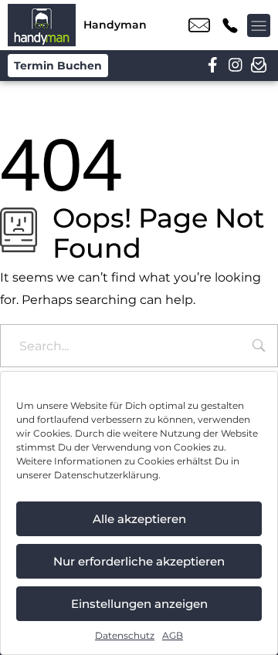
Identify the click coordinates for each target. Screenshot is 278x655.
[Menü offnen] (258, 25)
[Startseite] (42, 25)
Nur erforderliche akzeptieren (139, 561)
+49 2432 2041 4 (230, 25)
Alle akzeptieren (139, 519)
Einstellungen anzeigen (139, 603)
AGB (172, 635)
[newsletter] (258, 65)
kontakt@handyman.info (199, 25)
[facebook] (212, 65)
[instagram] (235, 65)
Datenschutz (124, 635)
